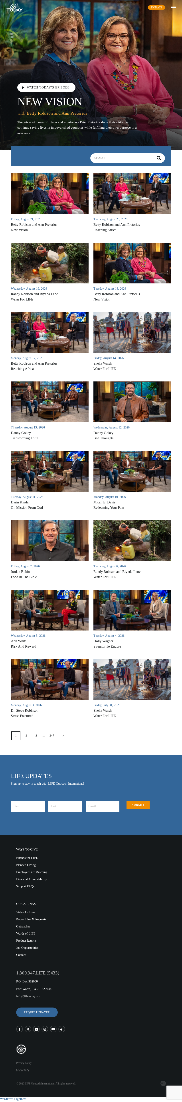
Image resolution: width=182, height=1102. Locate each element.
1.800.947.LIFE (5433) (37, 973)
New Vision (49, 101)
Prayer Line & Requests (31, 919)
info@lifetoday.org (28, 996)
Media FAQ (22, 1070)
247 (51, 735)
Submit (138, 805)
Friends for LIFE (27, 858)
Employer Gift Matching (31, 872)
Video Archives (25, 912)
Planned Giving (26, 865)
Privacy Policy (24, 1063)
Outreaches (23, 926)
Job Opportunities (27, 947)
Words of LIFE (26, 933)
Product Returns (26, 940)
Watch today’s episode (48, 87)
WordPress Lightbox (13, 1099)
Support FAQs (25, 886)
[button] (37, 1012)
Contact (21, 955)
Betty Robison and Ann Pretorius (57, 113)
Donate (156, 7)
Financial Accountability (31, 879)
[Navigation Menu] (173, 7)
